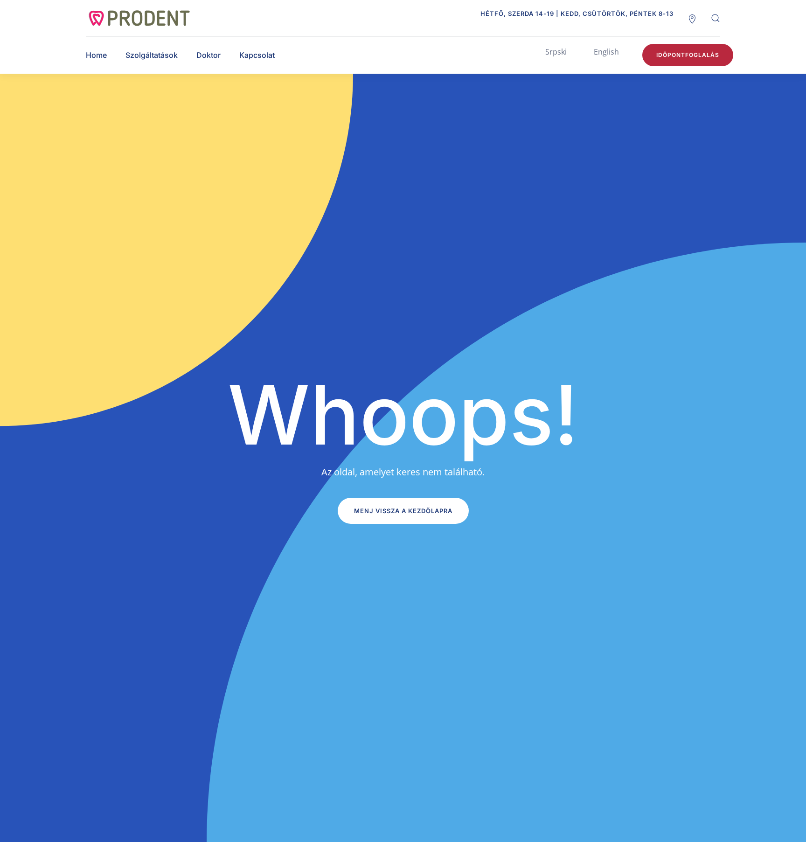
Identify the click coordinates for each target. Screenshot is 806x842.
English (606, 52)
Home (96, 55)
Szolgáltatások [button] (151, 55)
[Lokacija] (692, 18)
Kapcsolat (257, 55)
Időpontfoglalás (687, 54)
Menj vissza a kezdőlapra (403, 511)
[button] (715, 18)
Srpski (556, 52)
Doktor (208, 55)
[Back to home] (149, 18)
